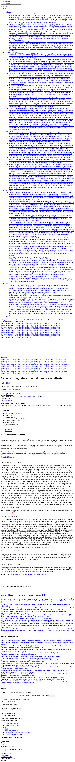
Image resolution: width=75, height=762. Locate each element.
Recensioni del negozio (8, 457)
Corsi (6, 283)
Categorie (5, 320)
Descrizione (8, 429)
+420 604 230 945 (9, 715)
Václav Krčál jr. (6, 383)
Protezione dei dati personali (13, 734)
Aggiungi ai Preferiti (7, 395)
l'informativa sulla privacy (41, 696)
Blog (6, 727)
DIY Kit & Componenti (12, 52)
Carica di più (5, 580)
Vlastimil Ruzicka (65, 640)
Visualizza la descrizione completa (11, 389)
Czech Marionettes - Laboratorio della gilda (14, 651)
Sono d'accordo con (35, 696)
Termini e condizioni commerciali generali (18, 732)
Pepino (42, 647)
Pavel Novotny (34, 665)
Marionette (8, 12)
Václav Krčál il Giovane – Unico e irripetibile (45, 320)
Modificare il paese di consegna (29, 396)
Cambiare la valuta (14, 393)
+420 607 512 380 (10, 713)
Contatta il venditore (7, 400)
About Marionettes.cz (11, 724)
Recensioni (8, 431)
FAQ (6, 729)
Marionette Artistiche (23, 320)
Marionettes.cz (5, 1)
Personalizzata (9, 131)
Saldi (6, 316)
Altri (31, 613)
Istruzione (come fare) (11, 731)
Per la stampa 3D (10, 190)
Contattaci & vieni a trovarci (13, 725)
